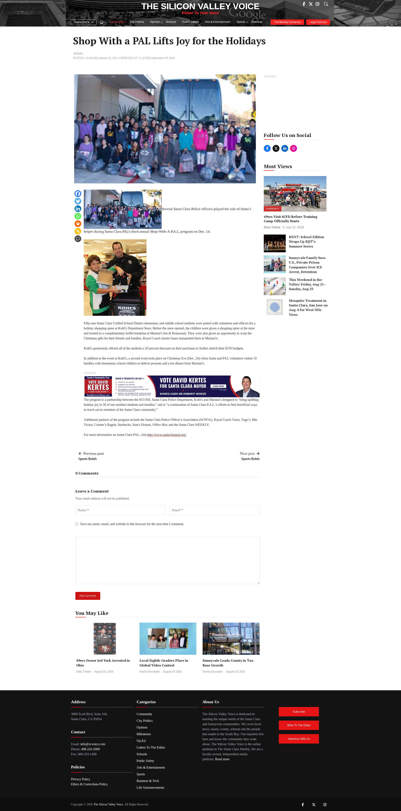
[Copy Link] (78, 231)
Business (256, 22)
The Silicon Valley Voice (200, 6)
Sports (241, 22)
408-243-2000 (90, 749)
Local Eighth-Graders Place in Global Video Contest (164, 663)
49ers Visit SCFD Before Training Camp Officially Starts (290, 218)
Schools (171, 22)
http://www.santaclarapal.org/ (166, 435)
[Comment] (78, 238)
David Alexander (150, 671)
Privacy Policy (80, 779)
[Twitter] (78, 201)
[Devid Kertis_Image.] (172, 386)
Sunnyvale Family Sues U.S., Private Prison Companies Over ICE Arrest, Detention (307, 264)
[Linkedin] (78, 208)
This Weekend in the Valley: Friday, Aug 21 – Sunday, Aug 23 (307, 284)
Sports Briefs (87, 459)
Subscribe (299, 711)
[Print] (78, 223)
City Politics (137, 22)
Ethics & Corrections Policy (89, 784)
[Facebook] (78, 193)
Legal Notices (318, 22)
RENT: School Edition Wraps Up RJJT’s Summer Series (306, 242)
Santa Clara (81, 22)
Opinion (155, 22)
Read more (222, 759)
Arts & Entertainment (217, 22)
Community (116, 22)
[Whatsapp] (78, 216)
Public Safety (190, 22)
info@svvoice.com (92, 744)
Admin (78, 53)
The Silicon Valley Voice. (108, 804)
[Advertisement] (295, 105)
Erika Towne (83, 671)
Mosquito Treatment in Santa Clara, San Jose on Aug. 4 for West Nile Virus (308, 307)
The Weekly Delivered (287, 22)
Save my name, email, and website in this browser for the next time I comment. (132, 524)
